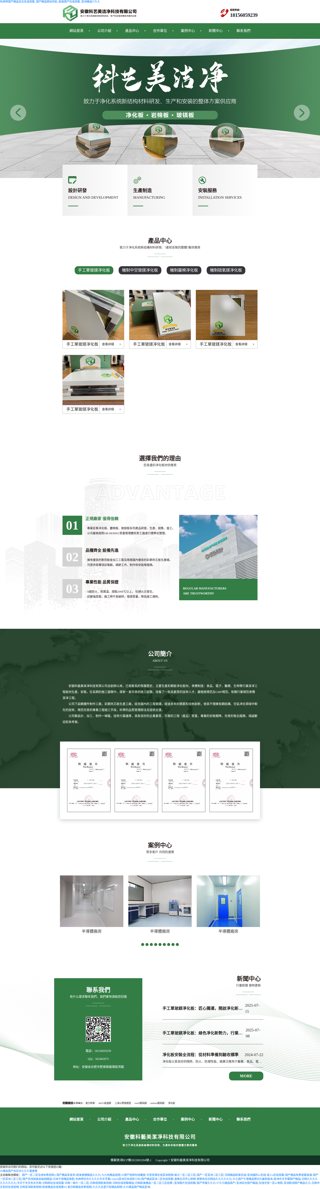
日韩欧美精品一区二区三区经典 (154, 1182)
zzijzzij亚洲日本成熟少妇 (125, 1178)
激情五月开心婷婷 (185, 1178)
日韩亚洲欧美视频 (30, 1186)
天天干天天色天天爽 (29, 1182)
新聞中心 (216, 31)
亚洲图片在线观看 (185, 1182)
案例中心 (188, 31)
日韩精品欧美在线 (235, 1174)
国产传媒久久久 (206, 1182)
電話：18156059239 (98, 1051)
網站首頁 (77, 31)
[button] (302, 113)
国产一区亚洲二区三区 (210, 1174)
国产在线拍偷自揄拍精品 (37, 1178)
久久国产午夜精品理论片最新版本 (253, 1178)
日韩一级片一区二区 (77, 1182)
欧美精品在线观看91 (54, 1186)
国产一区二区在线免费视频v (38, 1174)
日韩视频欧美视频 (100, 1182)
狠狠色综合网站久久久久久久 (214, 1178)
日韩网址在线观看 (53, 1182)
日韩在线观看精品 (123, 1182)
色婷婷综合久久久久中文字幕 (93, 1178)
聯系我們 (243, 31)
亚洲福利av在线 (256, 1174)
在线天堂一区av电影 (271, 1182)
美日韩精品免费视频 (80, 1186)
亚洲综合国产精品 (247, 1182)
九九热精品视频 (111, 1174)
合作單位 (160, 31)
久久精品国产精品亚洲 (136, 1186)
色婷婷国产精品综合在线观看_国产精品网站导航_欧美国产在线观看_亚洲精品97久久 (50, 1)
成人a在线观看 (275, 1174)
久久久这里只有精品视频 (107, 1186)
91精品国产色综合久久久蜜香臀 (18, 1170)
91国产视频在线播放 (133, 1174)
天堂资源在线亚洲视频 (159, 1174)
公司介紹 (104, 31)
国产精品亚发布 (65, 1174)
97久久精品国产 (225, 1182)
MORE (246, 1076)
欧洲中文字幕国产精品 (287, 1178)
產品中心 (132, 31)
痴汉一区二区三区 (185, 1174)
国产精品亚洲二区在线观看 (157, 1178)
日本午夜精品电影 (63, 1178)
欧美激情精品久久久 (88, 1174)
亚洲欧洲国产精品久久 (297, 1182)
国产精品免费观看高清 (298, 1174)
